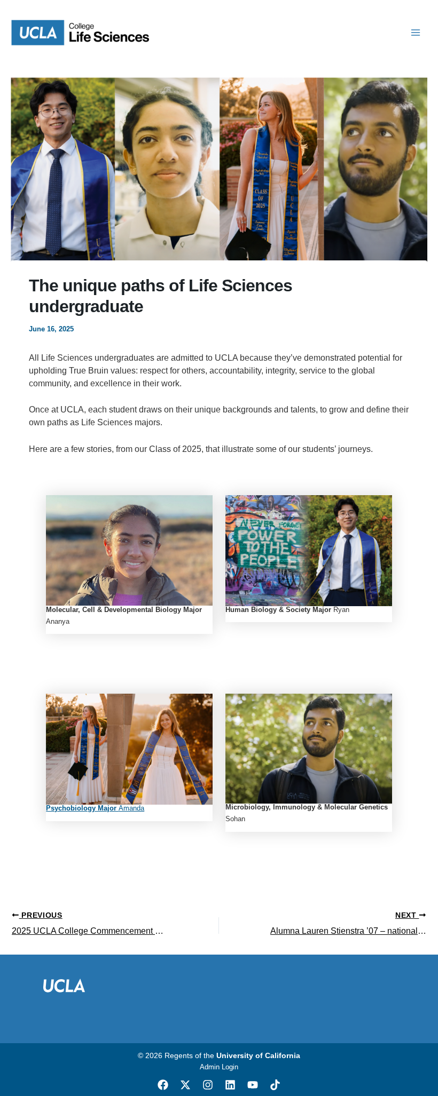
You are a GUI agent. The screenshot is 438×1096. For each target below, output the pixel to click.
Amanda (95, 808)
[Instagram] (207, 1084)
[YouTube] (252, 1084)
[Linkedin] (230, 1084)
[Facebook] (163, 1084)
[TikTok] (275, 1084)
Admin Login (219, 1067)
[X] (185, 1084)
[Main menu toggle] (415, 32)
